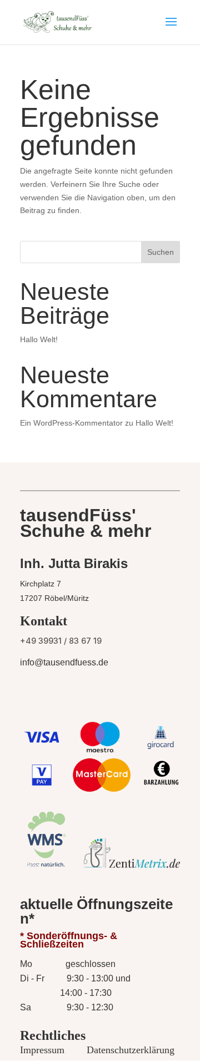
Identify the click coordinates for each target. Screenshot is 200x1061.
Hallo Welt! (39, 339)
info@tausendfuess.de (64, 662)
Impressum (42, 1049)
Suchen (160, 252)
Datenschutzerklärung (130, 1049)
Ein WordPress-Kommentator (71, 422)
